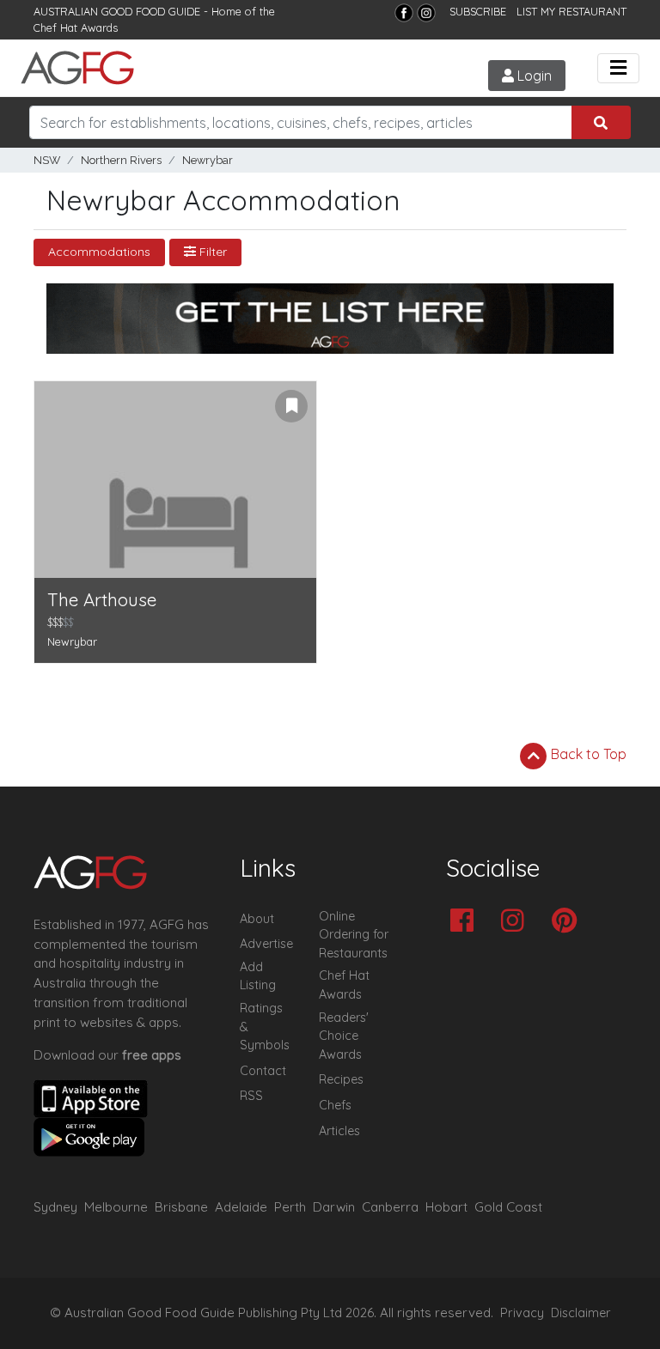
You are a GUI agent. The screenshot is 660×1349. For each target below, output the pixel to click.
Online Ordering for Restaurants (353, 934)
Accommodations (99, 251)
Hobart (446, 1207)
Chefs (335, 1105)
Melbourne (116, 1207)
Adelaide (241, 1207)
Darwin (334, 1207)
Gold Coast (508, 1207)
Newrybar (207, 160)
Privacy (522, 1313)
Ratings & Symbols (265, 1026)
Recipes (341, 1079)
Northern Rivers (121, 160)
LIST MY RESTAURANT (571, 11)
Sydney (55, 1207)
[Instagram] (426, 12)
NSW (47, 160)
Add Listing (258, 976)
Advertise (266, 943)
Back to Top (586, 754)
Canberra (390, 1207)
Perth (290, 1207)
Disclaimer (581, 1313)
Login (533, 75)
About (257, 919)
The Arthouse (101, 600)
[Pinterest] (568, 922)
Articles (339, 1131)
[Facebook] (403, 12)
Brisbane (181, 1207)
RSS (251, 1095)
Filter (211, 251)
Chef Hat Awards (76, 27)
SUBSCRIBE (477, 11)
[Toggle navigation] (618, 68)
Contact (263, 1071)
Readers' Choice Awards (344, 1036)
